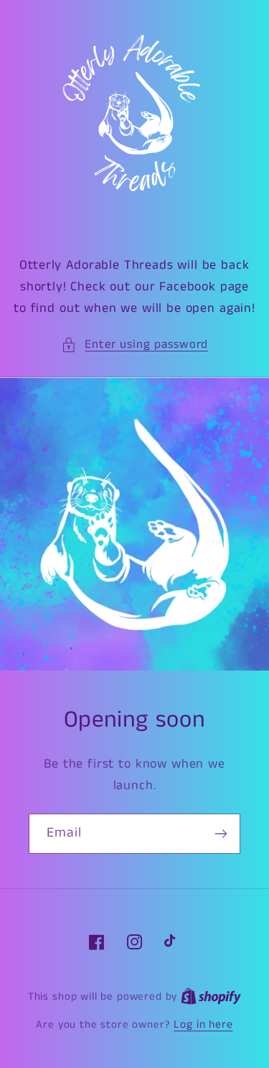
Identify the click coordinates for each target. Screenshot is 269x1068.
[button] (134, 345)
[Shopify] (211, 997)
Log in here (203, 1025)
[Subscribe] (221, 834)
